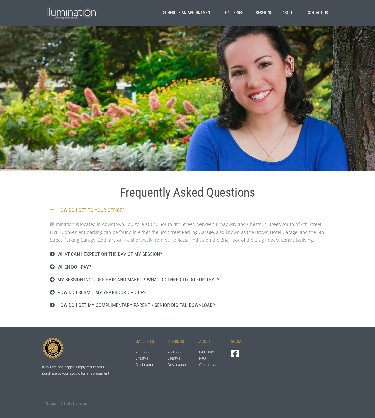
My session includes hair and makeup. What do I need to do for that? (138, 280)
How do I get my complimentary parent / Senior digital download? (136, 305)
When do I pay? (74, 267)
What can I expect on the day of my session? (109, 254)
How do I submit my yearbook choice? (101, 292)
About (288, 12)
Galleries (234, 12)
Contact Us (317, 12)
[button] (187, 210)
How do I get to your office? (90, 210)
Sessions (264, 12)
